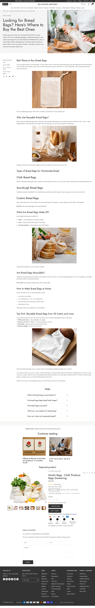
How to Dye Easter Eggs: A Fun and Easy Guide (34, 206)
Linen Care (54, 581)
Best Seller (17, 8)
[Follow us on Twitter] (7, 579)
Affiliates (80, 1)
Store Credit (83, 591)
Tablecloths (30, 8)
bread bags (23, 37)
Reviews (53, 594)
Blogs (91, 1)
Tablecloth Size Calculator (57, 584)
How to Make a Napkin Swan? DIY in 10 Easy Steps (37, 283)
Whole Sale (83, 574)
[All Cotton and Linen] (47, 4)
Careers (69, 584)
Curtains (44, 589)
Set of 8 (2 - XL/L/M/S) (55, 493)
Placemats (46, 8)
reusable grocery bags (26, 111)
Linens (12, 8)
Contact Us (69, 576)
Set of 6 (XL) (74, 490)
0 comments (8, 67)
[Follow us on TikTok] (17, 579)
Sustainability (54, 576)
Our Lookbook (55, 596)
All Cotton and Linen (67, 64)
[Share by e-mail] (94, 472)
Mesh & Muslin (7, 15)
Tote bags (19, 165)
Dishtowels (44, 579)
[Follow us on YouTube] (15, 579)
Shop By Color (45, 596)
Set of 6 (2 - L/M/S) (54, 490)
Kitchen (41, 8)
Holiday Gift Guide (84, 579)
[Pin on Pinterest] (89, 472)
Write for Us (83, 584)
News (7, 11)
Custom (75, 1)
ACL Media (82, 589)
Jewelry (82, 8)
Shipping (69, 579)
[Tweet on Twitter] (92, 472)
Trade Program (83, 581)
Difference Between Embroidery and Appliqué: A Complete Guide (34, 460)
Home (4, 11)
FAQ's (68, 589)
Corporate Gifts (83, 576)
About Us (53, 574)
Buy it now (55, 511)
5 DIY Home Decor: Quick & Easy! (59, 459)
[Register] (38, 580)
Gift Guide (86, 1)
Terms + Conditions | (64, 602)
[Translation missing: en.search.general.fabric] (10, 4)
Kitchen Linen (45, 581)
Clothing (78, 8)
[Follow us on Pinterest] (12, 579)
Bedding (44, 586)
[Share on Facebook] (87, 472)
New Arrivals (24, 8)
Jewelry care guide (56, 586)
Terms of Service (63, 537)
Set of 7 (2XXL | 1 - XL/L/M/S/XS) (71, 493)
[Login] (88, 4)
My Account (70, 574)
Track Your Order (71, 586)
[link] (3, 76)
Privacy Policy (52, 537)
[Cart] (92, 4)
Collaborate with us (84, 586)
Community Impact (56, 589)
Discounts (69, 1)
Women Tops (45, 591)
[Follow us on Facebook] (4, 579)
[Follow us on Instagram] (9, 579)
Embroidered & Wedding (68, 8)
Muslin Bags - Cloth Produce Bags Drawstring (64, 476)
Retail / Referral (71, 594)
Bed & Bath (52, 8)
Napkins (36, 8)
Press (52, 579)
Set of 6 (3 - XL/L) (65, 490)
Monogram (58, 8)
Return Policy (70, 581)
